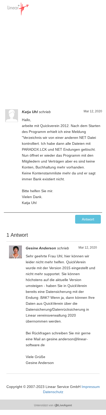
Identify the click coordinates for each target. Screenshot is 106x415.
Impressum (91, 387)
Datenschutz (53, 392)
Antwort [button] (88, 219)
